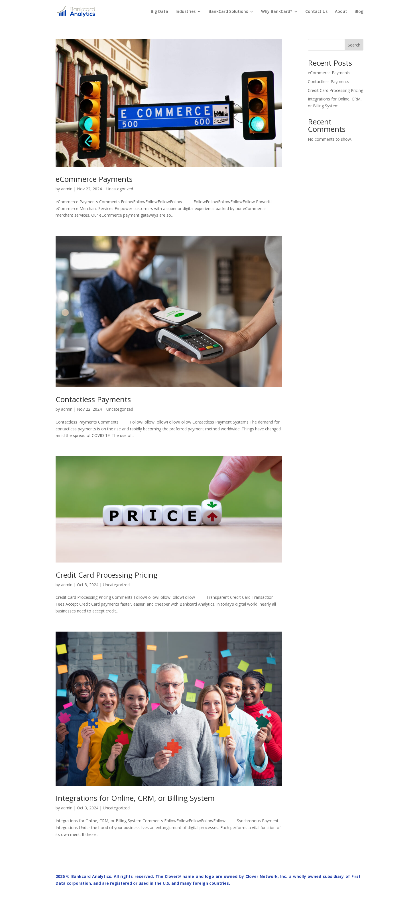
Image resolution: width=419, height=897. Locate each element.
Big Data (159, 11)
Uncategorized (119, 189)
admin (66, 189)
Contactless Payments (93, 399)
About (341, 11)
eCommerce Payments (94, 179)
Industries (186, 11)
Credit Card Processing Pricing (107, 575)
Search (354, 45)
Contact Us (316, 11)
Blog (359, 11)
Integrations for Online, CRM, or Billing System (135, 798)
